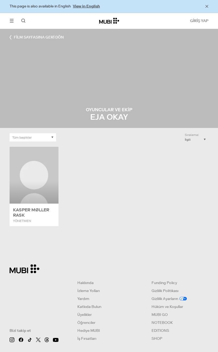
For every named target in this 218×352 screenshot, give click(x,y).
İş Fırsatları (86, 338)
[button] (12, 21)
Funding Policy (164, 282)
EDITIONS (160, 330)
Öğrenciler (86, 322)
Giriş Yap (199, 21)
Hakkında (85, 282)
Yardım (83, 298)
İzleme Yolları (88, 290)
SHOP (157, 338)
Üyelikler (84, 314)
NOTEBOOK (162, 322)
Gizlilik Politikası (165, 290)
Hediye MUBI (88, 330)
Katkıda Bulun (89, 306)
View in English (86, 6)
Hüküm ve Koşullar (167, 306)
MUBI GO (160, 314)
